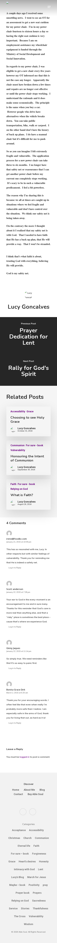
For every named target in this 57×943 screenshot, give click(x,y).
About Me (29, 790)
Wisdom (28, 924)
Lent (40, 869)
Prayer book (22, 892)
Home (15, 790)
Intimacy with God (24, 869)
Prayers (37, 892)
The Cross (19, 916)
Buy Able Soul (35, 794)
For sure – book (20, 853)
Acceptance (19, 830)
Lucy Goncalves (28, 307)
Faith (13, 484)
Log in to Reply (15, 568)
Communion (17, 445)
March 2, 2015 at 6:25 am (17, 693)
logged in (24, 756)
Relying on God (19, 489)
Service (13, 908)
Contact (18, 794)
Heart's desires (27, 861)
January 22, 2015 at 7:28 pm (18, 592)
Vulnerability (18, 450)
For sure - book (34, 445)
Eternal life (24, 845)
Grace (30, 411)
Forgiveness (39, 853)
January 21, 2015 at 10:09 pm (18, 542)
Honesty (44, 861)
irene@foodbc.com (16, 538)
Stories (25, 908)
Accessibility (18, 411)
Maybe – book (17, 885)
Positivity (34, 885)
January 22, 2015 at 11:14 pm (18, 651)
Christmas (14, 838)
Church (27, 838)
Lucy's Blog (17, 877)
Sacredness (39, 900)
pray (45, 885)
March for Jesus (36, 877)
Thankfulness (40, 908)
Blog (42, 790)
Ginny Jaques (13, 648)
